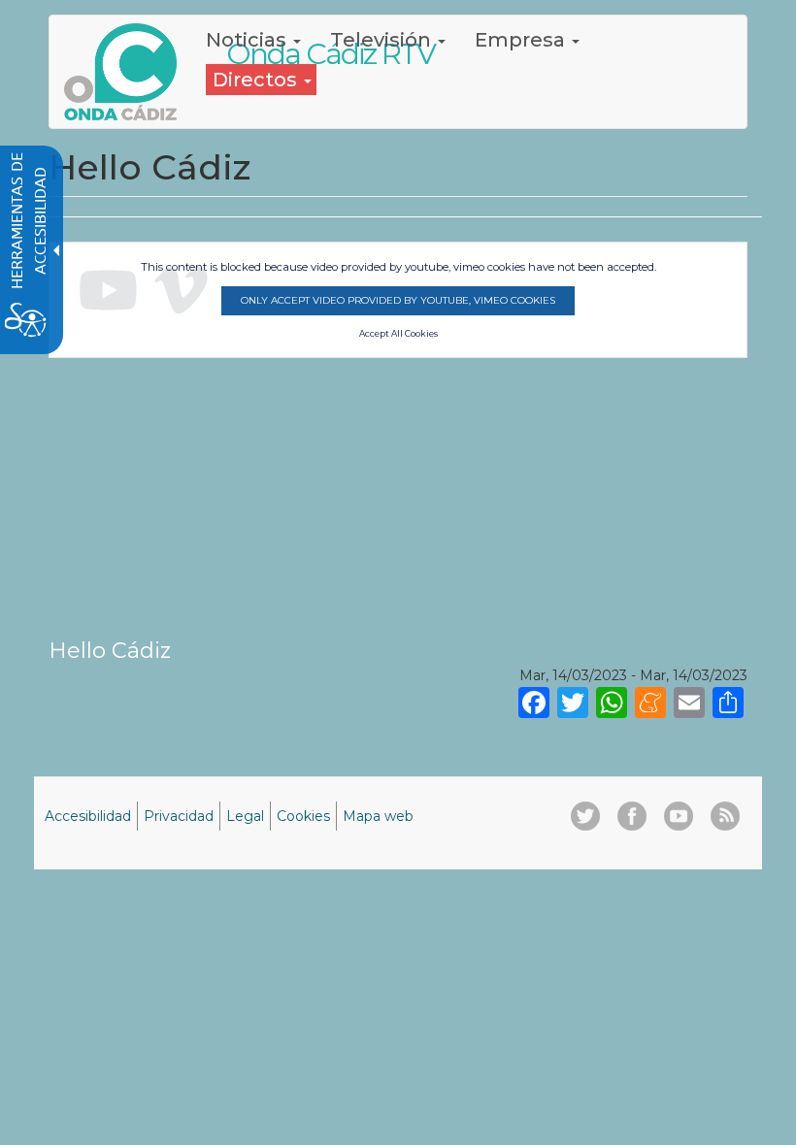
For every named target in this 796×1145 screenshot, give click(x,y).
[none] (728, 702)
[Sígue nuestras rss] (725, 816)
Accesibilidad (88, 816)
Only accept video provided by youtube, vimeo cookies (398, 300)
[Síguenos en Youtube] (678, 816)
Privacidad (179, 816)
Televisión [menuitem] (383, 39)
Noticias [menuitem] (248, 39)
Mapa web (378, 816)
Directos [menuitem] (257, 79)
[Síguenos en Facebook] (632, 816)
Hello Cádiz (110, 650)
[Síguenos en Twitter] (585, 816)
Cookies (303, 816)
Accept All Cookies (398, 334)
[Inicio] (127, 71)
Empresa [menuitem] (522, 39)
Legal (245, 816)
